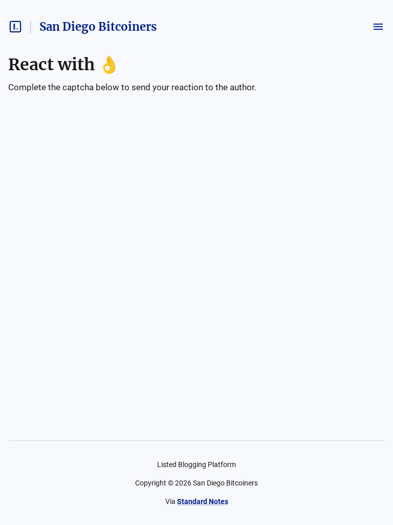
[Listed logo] (15, 26)
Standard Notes (202, 501)
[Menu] (378, 27)
